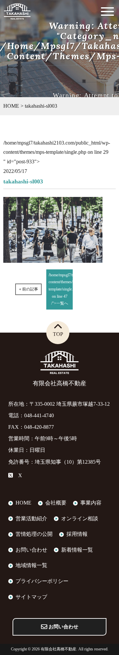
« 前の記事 (28, 289)
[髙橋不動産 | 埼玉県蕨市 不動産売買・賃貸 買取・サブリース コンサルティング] (17, 15)
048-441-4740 (39, 415)
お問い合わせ (62, 626)
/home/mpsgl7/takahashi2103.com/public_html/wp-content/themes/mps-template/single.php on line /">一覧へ (61, 289)
